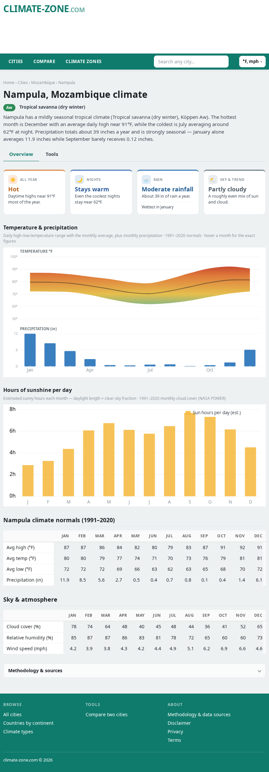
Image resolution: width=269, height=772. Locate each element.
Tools (52, 154)
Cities (16, 61)
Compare (44, 61)
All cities (12, 714)
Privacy (175, 731)
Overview (21, 154)
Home (8, 82)
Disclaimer (179, 723)
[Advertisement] (146, 35)
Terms (174, 740)
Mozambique (43, 82)
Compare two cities (107, 714)
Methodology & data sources (199, 714)
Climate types (18, 731)
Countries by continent (28, 723)
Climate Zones (83, 61)
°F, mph (252, 61)
